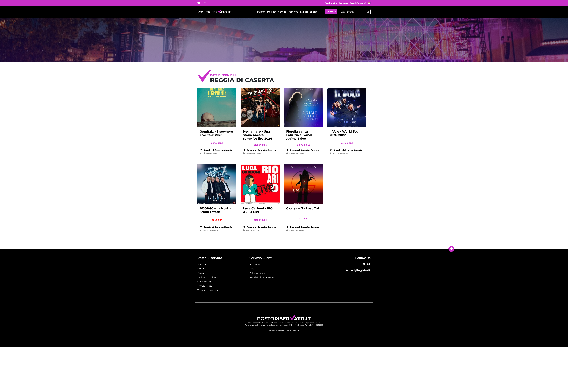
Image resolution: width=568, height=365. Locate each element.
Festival (293, 12)
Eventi (304, 12)
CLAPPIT (281, 330)
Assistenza (254, 264)
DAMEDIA (295, 330)
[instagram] (207, 3)
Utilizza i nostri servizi (208, 277)
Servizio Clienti (261, 258)
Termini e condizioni (207, 290)
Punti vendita (331, 3)
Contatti (201, 273)
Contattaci (343, 3)
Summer (271, 12)
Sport (313, 12)
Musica (261, 12)
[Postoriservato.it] (214, 12)
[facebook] (200, 3)
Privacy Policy (204, 286)
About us (202, 264)
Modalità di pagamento (261, 277)
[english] (369, 3)
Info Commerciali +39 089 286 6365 (284, 323)
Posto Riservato (209, 258)
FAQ (251, 268)
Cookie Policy (204, 281)
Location (330, 12)
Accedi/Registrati (358, 3)
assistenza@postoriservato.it (309, 323)
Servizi (200, 268)
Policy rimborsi (257, 273)
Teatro (282, 12)
